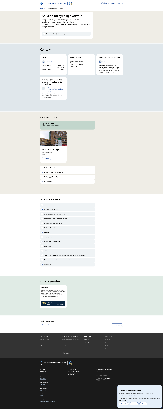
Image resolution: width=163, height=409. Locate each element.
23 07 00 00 (43, 390)
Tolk (45, 250)
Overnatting (48, 237)
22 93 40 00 (43, 384)
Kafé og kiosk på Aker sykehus (53, 223)
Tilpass (143, 404)
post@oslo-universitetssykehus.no (48, 401)
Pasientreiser (48, 181)
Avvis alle (134, 404)
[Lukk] (159, 388)
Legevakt (47, 232)
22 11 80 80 (42, 396)
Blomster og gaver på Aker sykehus (54, 214)
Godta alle (124, 404)
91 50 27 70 (42, 373)
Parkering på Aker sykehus (52, 177)
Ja (42, 324)
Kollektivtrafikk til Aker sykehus (53, 172)
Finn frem (46, 158)
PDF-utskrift (118, 325)
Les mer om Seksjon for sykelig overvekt (58, 34)
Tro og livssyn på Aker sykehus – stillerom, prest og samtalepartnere (64, 255)
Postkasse (47, 246)
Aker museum (48, 205)
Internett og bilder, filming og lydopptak (56, 218)
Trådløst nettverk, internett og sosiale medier (57, 260)
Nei (49, 324)
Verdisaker (47, 264)
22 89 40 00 (43, 378)
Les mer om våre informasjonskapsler (129, 395)
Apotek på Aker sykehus (51, 209)
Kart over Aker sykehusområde (53, 168)
